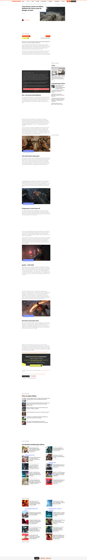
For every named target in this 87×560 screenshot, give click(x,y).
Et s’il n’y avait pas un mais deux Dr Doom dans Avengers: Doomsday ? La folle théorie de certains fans (35, 529)
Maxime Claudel (27, 20)
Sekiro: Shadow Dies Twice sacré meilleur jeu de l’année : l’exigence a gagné (37, 408)
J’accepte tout (36, 89)
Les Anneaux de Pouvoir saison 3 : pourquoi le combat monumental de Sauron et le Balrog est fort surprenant (58, 100)
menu (23, 1)
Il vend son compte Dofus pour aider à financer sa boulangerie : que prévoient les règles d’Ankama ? (35, 482)
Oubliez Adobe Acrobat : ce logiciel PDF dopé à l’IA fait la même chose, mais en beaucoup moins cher (38, 399)
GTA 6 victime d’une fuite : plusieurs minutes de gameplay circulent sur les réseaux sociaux (60, 87)
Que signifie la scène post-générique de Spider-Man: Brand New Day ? (57, 95)
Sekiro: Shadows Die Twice (32, 378)
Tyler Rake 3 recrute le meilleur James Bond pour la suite (58, 456)
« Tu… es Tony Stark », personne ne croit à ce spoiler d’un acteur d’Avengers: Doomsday (34, 466)
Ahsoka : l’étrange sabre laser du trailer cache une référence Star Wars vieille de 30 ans (35, 474)
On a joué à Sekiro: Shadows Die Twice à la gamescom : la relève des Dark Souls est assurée (37, 422)
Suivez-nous (48, 36)
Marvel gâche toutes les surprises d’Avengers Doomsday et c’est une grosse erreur (58, 529)
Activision (24, 378)
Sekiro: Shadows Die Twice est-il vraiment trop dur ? (38, 412)
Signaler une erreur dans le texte (39, 374)
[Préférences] (69, 1)
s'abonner (74, 1)
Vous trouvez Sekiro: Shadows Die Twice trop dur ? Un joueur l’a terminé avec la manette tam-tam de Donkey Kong (38, 404)
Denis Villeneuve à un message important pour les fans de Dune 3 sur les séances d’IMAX (34, 503)
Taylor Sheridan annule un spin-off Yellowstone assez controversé (58, 465)
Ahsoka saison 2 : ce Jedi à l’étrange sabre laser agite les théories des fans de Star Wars (59, 514)
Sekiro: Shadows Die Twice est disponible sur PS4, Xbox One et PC (34, 352)
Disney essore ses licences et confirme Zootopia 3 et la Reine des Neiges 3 (35, 513)
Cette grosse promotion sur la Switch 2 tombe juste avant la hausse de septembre (59, 481)
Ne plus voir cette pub (25, 33)
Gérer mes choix (36, 90)
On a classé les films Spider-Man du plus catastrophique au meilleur (57, 91)
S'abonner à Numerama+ (35, 365)
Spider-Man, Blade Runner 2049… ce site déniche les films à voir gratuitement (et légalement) (58, 537)
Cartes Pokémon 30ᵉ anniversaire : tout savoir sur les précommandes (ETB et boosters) (34, 537)
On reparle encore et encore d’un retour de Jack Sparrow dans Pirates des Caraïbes (59, 522)
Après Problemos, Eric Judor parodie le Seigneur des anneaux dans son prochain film (34, 450)
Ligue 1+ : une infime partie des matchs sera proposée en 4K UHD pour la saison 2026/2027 (59, 474)
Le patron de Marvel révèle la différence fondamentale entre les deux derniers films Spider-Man (35, 522)
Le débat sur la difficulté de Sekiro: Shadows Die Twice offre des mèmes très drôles (37, 417)
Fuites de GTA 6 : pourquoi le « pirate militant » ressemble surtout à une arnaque (35, 459)
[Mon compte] (67, 1)
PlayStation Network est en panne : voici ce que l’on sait (57, 104)
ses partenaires (25, 84)
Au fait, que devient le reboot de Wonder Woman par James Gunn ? (58, 449)
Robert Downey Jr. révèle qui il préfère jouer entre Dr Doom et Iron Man (59, 502)
